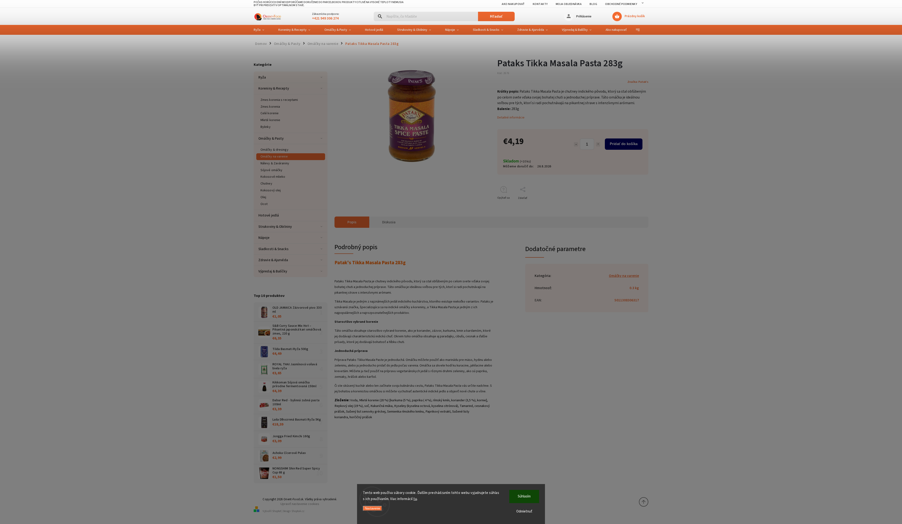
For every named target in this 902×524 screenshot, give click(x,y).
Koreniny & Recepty (273, 88)
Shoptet (276, 511)
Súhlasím (524, 496)
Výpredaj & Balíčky (272, 271)
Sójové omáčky (271, 170)
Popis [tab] (351, 222)
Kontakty (540, 4)
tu (415, 498)
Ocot (264, 204)
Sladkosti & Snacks (273, 249)
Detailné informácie (511, 117)
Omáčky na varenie (274, 156)
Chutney (266, 183)
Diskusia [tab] (389, 222)
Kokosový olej (270, 190)
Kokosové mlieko (272, 176)
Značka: (637, 82)
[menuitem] (262, 30)
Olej (263, 197)
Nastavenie (372, 508)
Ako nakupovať (513, 4)
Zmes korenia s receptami (279, 100)
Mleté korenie (270, 120)
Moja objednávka (569, 4)
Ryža (262, 77)
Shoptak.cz (298, 511)
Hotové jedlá (268, 215)
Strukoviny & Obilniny (275, 226)
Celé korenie (269, 113)
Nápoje (264, 237)
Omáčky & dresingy (274, 149)
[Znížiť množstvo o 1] (576, 144)
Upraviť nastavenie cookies (299, 503)
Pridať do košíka (624, 144)
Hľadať (496, 16)
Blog (593, 4)
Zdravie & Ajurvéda (273, 260)
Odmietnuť (524, 511)
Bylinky (265, 127)
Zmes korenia (270, 106)
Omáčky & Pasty (271, 138)
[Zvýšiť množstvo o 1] (598, 144)
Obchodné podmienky (621, 4)
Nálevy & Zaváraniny (274, 163)
